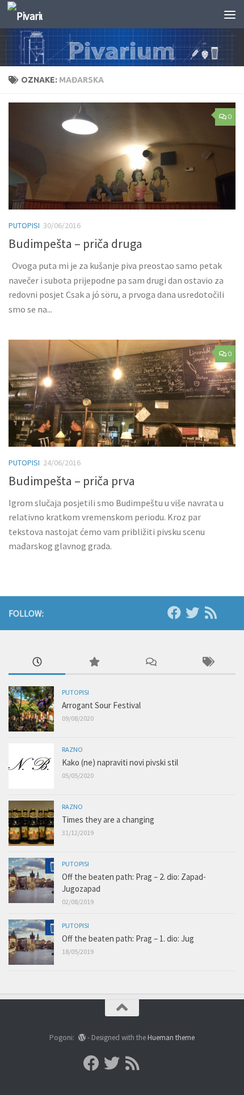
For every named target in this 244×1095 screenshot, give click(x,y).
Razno (72, 749)
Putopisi (24, 225)
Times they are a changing (108, 819)
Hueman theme (171, 1037)
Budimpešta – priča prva (72, 481)
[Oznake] (207, 663)
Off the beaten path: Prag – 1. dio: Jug (128, 938)
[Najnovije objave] (37, 663)
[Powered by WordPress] (81, 1037)
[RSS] (210, 612)
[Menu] (230, 14)
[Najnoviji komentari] (150, 663)
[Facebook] (174, 612)
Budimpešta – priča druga (75, 243)
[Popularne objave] (93, 663)
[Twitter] (192, 612)
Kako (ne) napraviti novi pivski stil (120, 762)
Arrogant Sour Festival (101, 705)
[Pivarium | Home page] (30, 14)
